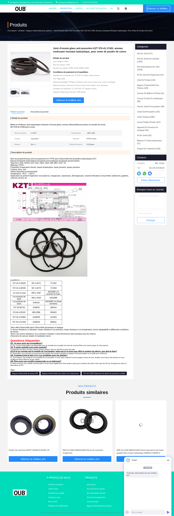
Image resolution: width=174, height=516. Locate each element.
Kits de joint (91, 484)
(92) (144, 135)
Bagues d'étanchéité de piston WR (25, 373)
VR (111, 8)
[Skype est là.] (139, 173)
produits (21, 31)
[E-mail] (149, 173)
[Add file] (127, 512)
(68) (150, 99)
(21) (149, 142)
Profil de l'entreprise (55, 484)
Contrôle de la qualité (56, 493)
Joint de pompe (92, 502)
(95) (150, 107)
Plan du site (52, 502)
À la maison (12, 31)
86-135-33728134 (90, 2)
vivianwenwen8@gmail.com (68, 2)
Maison (52, 8)
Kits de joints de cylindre (96, 489)
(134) (146, 80)
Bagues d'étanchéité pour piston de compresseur (60, 373)
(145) (148, 112)
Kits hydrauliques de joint (96, 493)
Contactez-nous (54, 497)
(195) (148, 86)
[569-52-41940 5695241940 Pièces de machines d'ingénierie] (37, 425)
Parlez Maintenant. (151, 180)
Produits (65, 8)
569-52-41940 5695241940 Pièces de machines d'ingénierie (33, 451)
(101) (149, 122)
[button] (12, 429)
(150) (148, 149)
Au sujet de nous (95, 8)
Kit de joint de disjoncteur (96, 497)
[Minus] (168, 460)
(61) (150, 93)
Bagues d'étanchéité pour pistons (38, 31)
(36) (147, 128)
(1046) (148, 68)
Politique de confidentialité (58, 506)
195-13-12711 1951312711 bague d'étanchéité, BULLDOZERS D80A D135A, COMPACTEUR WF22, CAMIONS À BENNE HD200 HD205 (143, 451)
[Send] (168, 512)
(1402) (148, 60)
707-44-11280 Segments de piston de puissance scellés (104, 373)
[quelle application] (144, 173)
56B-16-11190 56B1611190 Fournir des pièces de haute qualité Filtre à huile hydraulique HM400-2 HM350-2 (90, 451)
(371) (145, 54)
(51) (150, 75)
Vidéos (79, 8)
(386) (146, 117)
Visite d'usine (53, 489)
